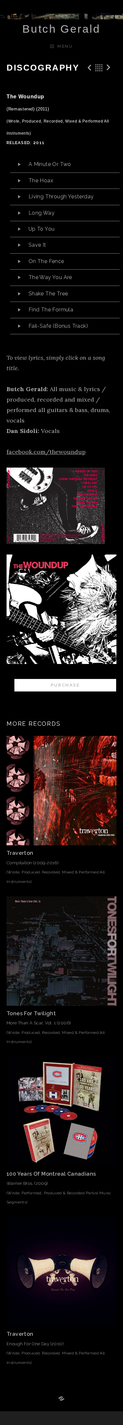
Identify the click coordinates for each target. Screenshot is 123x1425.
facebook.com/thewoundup (46, 452)
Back (99, 67)
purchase (65, 685)
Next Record (109, 67)
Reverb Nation (62, 1399)
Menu (65, 46)
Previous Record (88, 67)
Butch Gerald (61, 29)
